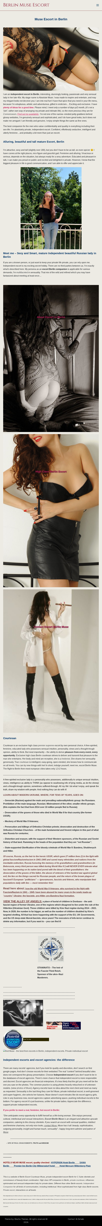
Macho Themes (21, 1219)
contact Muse (50, 1125)
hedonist (66, 759)
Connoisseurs (9, 114)
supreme (50, 745)
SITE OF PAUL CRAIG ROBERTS (20, 1143)
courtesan (24, 762)
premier (42, 745)
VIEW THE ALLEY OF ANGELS (22, 901)
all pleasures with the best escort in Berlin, (63, 1199)
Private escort (9, 1190)
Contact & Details (76, 1219)
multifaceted (22, 272)
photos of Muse (24, 1088)
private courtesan (77, 1180)
